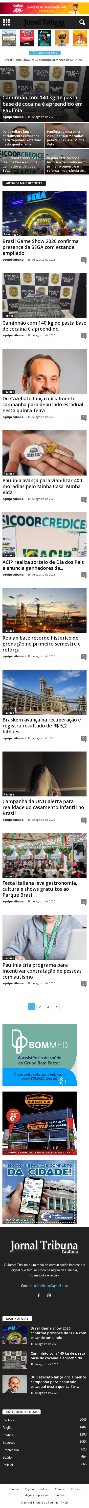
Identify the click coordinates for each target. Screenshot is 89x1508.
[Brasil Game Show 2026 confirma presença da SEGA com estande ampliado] (44, 213)
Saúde (7, 1457)
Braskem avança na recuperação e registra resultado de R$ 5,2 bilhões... (41, 726)
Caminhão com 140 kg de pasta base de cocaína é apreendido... (44, 326)
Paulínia (9, 391)
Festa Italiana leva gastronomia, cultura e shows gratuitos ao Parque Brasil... (39, 889)
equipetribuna (13, 117)
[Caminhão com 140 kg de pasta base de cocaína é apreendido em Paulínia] (44, 94)
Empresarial (11, 1450)
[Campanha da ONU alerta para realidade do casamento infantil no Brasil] (44, 774)
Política (7, 1435)
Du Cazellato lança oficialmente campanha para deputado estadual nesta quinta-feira (21, 137)
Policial (8, 316)
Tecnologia (11, 234)
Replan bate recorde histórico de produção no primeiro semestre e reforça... (41, 644)
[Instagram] (49, 1296)
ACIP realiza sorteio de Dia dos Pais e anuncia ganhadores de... (43, 565)
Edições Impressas (36, 1495)
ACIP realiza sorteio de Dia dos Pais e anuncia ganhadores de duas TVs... (20, 164)
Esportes (8, 1442)
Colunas (60, 1489)
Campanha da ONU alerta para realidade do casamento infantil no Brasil (43, 807)
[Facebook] (40, 1296)
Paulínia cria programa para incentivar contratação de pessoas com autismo (42, 971)
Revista (75, 1489)
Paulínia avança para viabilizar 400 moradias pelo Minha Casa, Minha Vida (65, 137)
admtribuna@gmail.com (51, 1286)
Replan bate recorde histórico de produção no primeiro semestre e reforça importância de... (67, 164)
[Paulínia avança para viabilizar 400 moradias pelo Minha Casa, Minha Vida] (44, 452)
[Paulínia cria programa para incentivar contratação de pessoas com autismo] (44, 937)
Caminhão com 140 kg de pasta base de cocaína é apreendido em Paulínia (42, 104)
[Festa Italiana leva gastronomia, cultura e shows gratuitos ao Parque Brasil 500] (44, 855)
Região (7, 1428)
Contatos (59, 1495)
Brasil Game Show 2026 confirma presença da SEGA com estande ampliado (40, 247)
